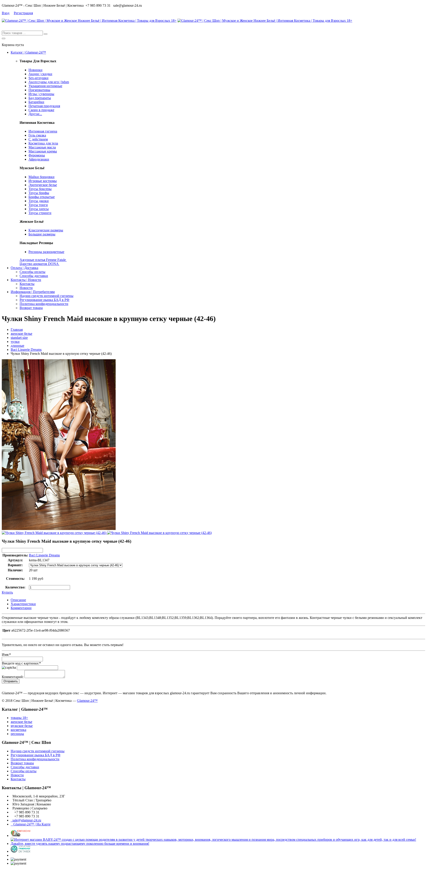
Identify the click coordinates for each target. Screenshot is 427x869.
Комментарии (21, 608)
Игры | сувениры (41, 94)
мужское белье (22, 726)
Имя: (6, 654)
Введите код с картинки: (21, 663)
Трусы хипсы (38, 209)
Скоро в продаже (41, 110)
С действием (38, 139)
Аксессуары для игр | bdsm (48, 82)
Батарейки (36, 102)
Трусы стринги (39, 213)
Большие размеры (41, 234)
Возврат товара (31, 308)
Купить (7, 592)
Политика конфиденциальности (44, 304)
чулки (15, 341)
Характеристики (23, 604)
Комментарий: (13, 677)
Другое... (35, 114)
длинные (17, 345)
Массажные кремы (42, 151)
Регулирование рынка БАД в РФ (44, 300)
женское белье (21, 333)
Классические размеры (45, 230)
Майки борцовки (41, 177)
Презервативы (39, 90)
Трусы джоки (38, 201)
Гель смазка (37, 135)
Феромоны (36, 155)
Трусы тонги (38, 205)
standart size (19, 337)
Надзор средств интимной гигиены (46, 296)
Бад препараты (39, 98)
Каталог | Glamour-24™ (28, 52)
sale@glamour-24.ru (26, 820)
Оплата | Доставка (24, 268)
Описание (18, 600)
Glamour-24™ (87, 700)
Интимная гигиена (42, 131)
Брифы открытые (41, 197)
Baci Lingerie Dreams (26, 349)
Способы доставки (34, 276)
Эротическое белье (42, 185)
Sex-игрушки (38, 78)
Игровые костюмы (42, 181)
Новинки (35, 70)
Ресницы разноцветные (46, 252)
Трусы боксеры (40, 189)
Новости (26, 288)
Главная (17, 329)
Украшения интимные (45, 86)
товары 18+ (19, 718)
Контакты (27, 284)
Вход (5, 13)
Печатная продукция (44, 106)
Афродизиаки (38, 159)
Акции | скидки (40, 74)
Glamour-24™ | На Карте (30, 824)
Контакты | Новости (26, 280)
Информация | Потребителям (33, 292)
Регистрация (23, 13)
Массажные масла (42, 147)
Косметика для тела (43, 143)
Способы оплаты (32, 272)
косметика (18, 730)
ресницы (17, 734)
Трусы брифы (38, 193)
